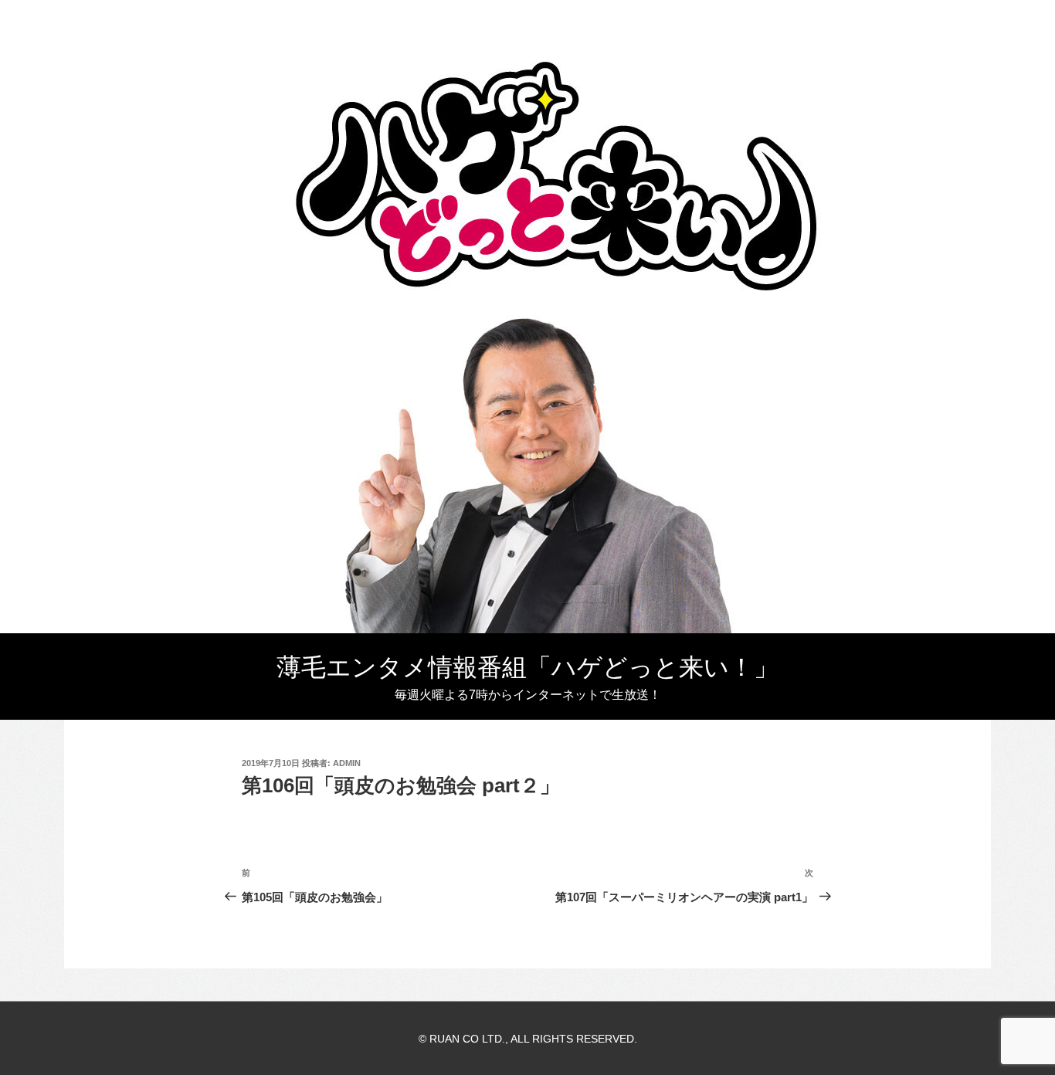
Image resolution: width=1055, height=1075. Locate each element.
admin (347, 763)
